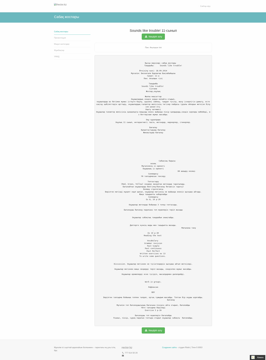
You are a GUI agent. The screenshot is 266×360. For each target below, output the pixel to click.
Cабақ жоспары (61, 31)
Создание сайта (169, 347)
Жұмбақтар (59, 50)
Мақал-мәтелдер (61, 44)
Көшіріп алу (155, 36)
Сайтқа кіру (205, 6)
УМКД (56, 56)
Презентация (60, 38)
